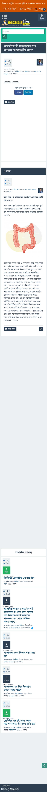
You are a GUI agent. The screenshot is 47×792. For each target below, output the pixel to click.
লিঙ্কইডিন (28, 92)
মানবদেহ (15, 82)
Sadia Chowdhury (14, 628)
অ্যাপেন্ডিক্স (7, 82)
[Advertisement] (23, 134)
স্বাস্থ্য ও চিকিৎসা (19, 625)
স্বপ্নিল (5, 584)
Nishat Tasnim (9, 662)
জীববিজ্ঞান (15, 659)
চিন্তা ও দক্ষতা (19, 693)
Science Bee (13, 790)
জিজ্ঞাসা (27, 71)
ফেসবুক (18, 92)
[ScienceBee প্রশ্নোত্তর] (16, 22)
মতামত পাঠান (6, 786)
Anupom (11, 696)
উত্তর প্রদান (17, 189)
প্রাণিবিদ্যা (17, 71)
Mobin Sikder (14, 788)
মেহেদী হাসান (12, 730)
